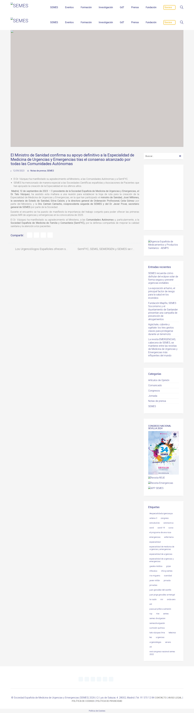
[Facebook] (29, 235)
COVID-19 (161, 528)
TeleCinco (172, 632)
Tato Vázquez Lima (157, 632)
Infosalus (153, 571)
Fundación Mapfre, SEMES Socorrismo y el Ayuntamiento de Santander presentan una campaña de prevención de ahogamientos (163, 311)
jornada (167, 580)
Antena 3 (153, 518)
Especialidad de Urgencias (160, 554)
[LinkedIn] (43, 235)
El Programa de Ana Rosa (160, 532)
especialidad (155, 542)
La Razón (153, 599)
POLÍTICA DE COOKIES (83, 701)
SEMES (50, 170)
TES (150, 637)
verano (168, 642)
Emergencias (155, 537)
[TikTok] (111, 679)
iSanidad (168, 575)
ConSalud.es (154, 523)
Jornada (152, 395)
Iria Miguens (154, 575)
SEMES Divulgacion (157, 618)
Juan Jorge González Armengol (162, 595)
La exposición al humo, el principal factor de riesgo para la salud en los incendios (161, 293)
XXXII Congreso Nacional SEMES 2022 (162, 652)
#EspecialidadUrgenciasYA (161, 513)
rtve (157, 614)
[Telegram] (87, 679)
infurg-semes (166, 571)
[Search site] (181, 8)
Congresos (154, 390)
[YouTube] (93, 679)
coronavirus (169, 523)
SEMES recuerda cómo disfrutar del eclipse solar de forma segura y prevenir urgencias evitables (163, 278)
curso (171, 528)
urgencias (160, 637)
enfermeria (169, 537)
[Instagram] (99, 679)
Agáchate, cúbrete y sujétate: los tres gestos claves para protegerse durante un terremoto (161, 329)
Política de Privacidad (165, 221)
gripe (168, 566)
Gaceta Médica (155, 566)
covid (151, 528)
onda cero (171, 599)
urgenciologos (155, 642)
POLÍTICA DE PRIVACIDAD (109, 701)
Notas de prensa (38, 170)
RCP (150, 614)
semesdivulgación (157, 623)
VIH (150, 647)
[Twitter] (36, 235)
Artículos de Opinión (158, 380)
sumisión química (157, 628)
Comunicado (155, 385)
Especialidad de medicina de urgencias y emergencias (161, 548)
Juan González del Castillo (160, 590)
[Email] (50, 235)
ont (150, 604)
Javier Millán (154, 580)
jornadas (153, 585)
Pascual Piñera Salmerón (160, 609)
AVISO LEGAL (175, 697)
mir (161, 599)
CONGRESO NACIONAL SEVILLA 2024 (159, 427)
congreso (165, 518)
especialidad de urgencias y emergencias (161, 560)
